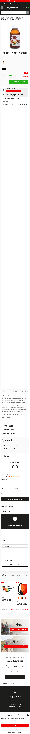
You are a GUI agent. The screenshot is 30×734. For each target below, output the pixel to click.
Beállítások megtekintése (15, 729)
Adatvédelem (18, 732)
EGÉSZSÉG (11, 104)
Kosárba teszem (20, 82)
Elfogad (15, 725)
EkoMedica (15, 445)
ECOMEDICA (6, 104)
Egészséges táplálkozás (18, 104)
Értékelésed (4, 479)
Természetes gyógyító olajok (17, 18)
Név (2, 488)
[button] (28, 715)
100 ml (15, 448)
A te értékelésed (5, 476)
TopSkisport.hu (5, 17)
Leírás (4, 391)
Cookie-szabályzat (11, 732)
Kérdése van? (24, 391)
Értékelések (13, 391)
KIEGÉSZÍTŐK (13, 17)
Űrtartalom (4, 66)
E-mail (16, 488)
